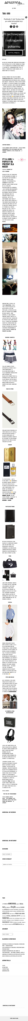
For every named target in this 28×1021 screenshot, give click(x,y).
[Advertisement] (14, 880)
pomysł (15, 800)
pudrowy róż (9, 151)
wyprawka (16, 924)
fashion (15, 149)
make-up (13, 914)
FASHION (7, 148)
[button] (4, 43)
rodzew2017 (5, 922)
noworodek (13, 916)
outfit (21, 149)
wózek (20, 924)
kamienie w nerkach (13, 911)
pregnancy (4, 151)
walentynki (10, 801)
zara (23, 924)
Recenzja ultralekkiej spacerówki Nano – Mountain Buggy (13, 945)
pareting (10, 918)
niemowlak (4, 916)
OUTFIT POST (15, 148)
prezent (3, 801)
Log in (3, 966)
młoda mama (21, 913)
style (13, 151)
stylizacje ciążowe (17, 922)
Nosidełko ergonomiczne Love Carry (10, 951)
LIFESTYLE (11, 148)
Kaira (17, 1018)
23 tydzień (23, 148)
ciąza (13, 149)
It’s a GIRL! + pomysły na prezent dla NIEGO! (8, 163)
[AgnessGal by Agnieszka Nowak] (14, 3)
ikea (3, 909)
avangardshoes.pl (5, 149)
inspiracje (6, 909)
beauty (18, 904)
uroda (6, 924)
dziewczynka (4, 800)
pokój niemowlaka (16, 918)
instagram (11, 909)
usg (19, 151)
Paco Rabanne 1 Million (8, 494)
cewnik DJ (8, 907)
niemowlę (8, 916)
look (10, 914)
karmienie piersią (20, 911)
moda (18, 149)
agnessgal (10, 798)
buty (10, 149)
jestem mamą (21, 909)
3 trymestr (5, 904)
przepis (12, 920)
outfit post (23, 916)
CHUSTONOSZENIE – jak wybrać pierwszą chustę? (13, 952)
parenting (5, 918)
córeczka (18, 907)
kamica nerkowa (5, 911)
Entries (5, 967)
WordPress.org (5, 971)
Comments (5, 969)
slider (3, 798)
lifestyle (9, 800)
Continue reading (6, 145)
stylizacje (16, 151)
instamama (16, 909)
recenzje (22, 920)
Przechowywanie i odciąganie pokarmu (14, 40)
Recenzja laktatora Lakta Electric (17, 954)
